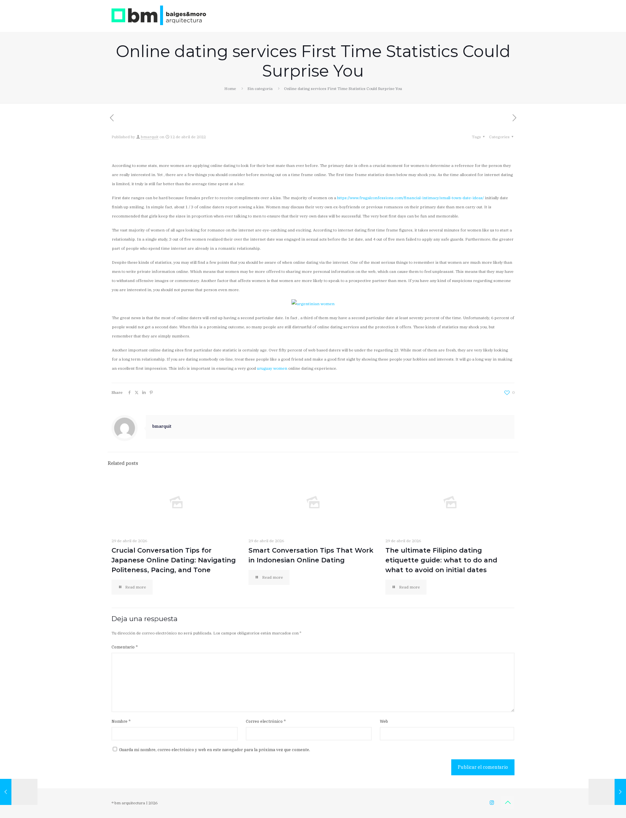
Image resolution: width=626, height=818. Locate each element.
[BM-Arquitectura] (159, 15)
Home (230, 88)
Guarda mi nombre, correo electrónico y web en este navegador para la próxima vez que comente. (214, 749)
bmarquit (149, 136)
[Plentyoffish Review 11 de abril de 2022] (18, 792)
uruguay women (272, 368)
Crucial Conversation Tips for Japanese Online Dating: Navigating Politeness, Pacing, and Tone (174, 560)
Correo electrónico (266, 721)
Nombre (121, 721)
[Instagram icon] (491, 802)
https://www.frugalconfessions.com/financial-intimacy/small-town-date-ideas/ (410, 197)
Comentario (125, 647)
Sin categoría (260, 88)
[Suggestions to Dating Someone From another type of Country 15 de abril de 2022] (607, 792)
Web (384, 721)
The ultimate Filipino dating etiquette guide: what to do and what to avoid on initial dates (441, 560)
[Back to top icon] (507, 802)
